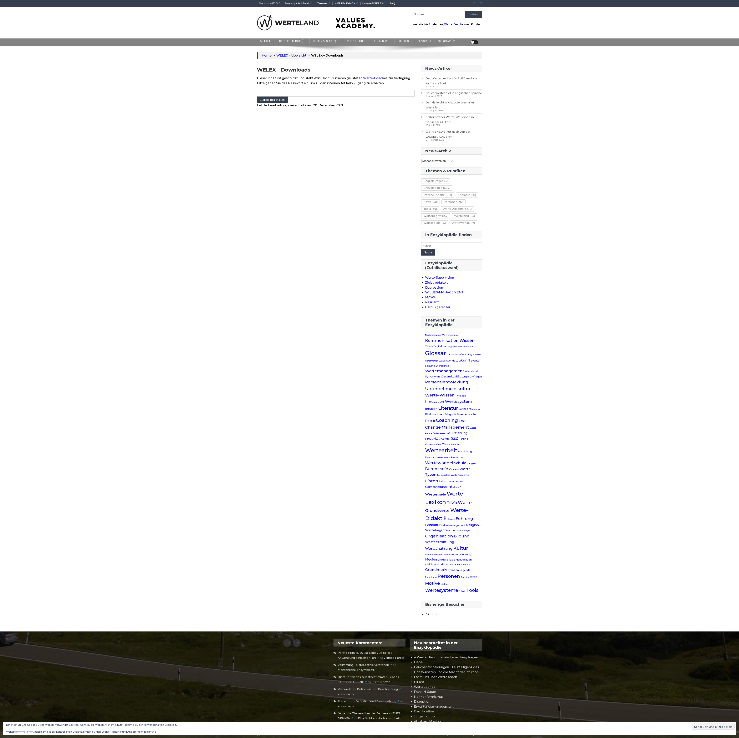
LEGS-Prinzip (381, 682)
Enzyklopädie (436, 188)
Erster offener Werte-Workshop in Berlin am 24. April (450, 119)
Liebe (418, 662)
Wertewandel (463, 223)
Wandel (445, 438)
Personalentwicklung (446, 382)
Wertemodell (467, 414)
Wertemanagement (444, 371)
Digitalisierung (443, 346)
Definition (443, 560)
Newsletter (424, 41)
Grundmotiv (436, 569)
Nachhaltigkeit (433, 335)
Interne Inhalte (437, 195)
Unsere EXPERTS (372, 3)
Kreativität (432, 438)
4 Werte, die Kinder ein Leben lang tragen (446, 657)
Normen (451, 530)
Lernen (446, 554)
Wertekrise (442, 365)
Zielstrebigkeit (436, 282)
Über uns (403, 41)
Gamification (454, 354)
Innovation (434, 402)
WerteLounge (425, 687)
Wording (466, 354)
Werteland (464, 216)
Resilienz (432, 302)
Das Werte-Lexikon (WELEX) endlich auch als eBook (451, 81)
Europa (465, 377)
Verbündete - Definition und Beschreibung (368, 689)
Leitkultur (433, 525)
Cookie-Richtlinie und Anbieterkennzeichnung (128, 731)
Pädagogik (449, 414)
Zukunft (463, 360)
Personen (453, 202)
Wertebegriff (435, 216)
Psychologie (463, 530)
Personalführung (461, 554)
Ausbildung (465, 451)
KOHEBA (456, 564)
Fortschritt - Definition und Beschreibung (367, 701)
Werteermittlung (439, 542)
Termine (322, 3)
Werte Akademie (457, 209)
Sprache (430, 365)
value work (443, 457)
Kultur (460, 548)
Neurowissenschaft (462, 346)
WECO (473, 577)
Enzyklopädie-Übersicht (299, 3)
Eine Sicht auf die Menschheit (379, 718)
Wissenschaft (442, 433)
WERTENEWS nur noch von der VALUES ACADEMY (448, 134)
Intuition (431, 409)
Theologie (461, 396)
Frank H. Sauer (425, 692)
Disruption (422, 701)
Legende (465, 570)
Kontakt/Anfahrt (447, 41)
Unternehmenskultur (448, 388)
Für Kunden (381, 41)
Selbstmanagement (451, 481)
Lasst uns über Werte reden (435, 677)
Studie (466, 564)
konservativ (346, 706)
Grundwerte (437, 510)
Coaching (447, 420)
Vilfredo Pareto (394, 658)
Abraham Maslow (427, 721)
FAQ (392, 3)
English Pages (435, 181)
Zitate (429, 346)
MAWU (430, 297)
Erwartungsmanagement (434, 706)
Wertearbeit (441, 450)
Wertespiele (434, 223)
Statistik (445, 584)
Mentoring (430, 457)
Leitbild (463, 408)
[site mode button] (474, 42)
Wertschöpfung (450, 444)
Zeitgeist (472, 463)
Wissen (467, 340)
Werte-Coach (453, 24)
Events (475, 360)
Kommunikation (442, 340)
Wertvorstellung (449, 335)
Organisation (439, 535)
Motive (432, 583)
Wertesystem (458, 401)
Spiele (451, 519)
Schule (460, 463)
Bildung (462, 536)
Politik (430, 421)
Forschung (431, 577)
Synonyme (433, 376)
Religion (472, 525)
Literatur (467, 195)
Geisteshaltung (436, 487)
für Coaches (443, 475)
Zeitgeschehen (433, 444)
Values (454, 469)
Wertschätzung (438, 548)
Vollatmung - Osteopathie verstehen (363, 665)
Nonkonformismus (429, 697)
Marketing (474, 409)
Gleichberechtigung (437, 564)
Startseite (266, 41)
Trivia (452, 502)
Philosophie (433, 414)
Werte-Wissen (440, 395)
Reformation (431, 361)
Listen (431, 480)
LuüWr (419, 682)
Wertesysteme (441, 590)
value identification (460, 559)
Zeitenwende (447, 360)
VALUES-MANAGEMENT (444, 292)
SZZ (454, 438)
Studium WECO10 (269, 3)
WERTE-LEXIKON (345, 3)
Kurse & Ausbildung (325, 41)
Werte (465, 502)
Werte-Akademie (460, 475)
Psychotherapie (433, 554)
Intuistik (454, 487)
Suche (428, 252)
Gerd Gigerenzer (437, 307)
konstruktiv (346, 694)
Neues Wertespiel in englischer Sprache (454, 93)
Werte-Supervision (439, 277)
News (430, 202)
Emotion (453, 569)
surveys (477, 354)
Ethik (462, 421)
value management (453, 525)
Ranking (463, 439)
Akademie (457, 457)
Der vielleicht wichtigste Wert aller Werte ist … (450, 105)
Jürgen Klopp (424, 716)
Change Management (447, 427)
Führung (464, 518)
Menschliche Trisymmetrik (356, 670)
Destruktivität (451, 376)
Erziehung (460, 433)
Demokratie (436, 468)
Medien (431, 559)
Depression (434, 287)
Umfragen (476, 376)
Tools (430, 209)
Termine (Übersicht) (291, 41)
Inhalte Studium (355, 41)
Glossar (435, 353)
